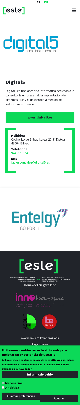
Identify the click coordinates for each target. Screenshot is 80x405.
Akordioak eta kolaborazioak (40, 338)
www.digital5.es (40, 117)
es (38, 2)
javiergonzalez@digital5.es (30, 162)
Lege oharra (40, 344)
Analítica (12, 388)
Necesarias (14, 383)
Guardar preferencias (21, 396)
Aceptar (59, 398)
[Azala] (14, 10)
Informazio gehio (40, 374)
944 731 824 (19, 153)
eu (46, 2)
